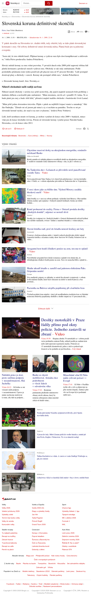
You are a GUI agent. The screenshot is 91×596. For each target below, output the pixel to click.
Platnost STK (67, 549)
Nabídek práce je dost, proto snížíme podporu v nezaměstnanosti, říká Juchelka (13, 379)
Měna (42, 136)
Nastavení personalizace (52, 586)
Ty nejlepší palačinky (9, 533)
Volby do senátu (8, 521)
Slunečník (52, 563)
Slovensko (22, 136)
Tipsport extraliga (68, 514)
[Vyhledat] (48, 3)
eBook (73, 32)
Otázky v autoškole (69, 546)
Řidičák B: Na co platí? (70, 543)
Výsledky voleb (7, 514)
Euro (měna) (33, 136)
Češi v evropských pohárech (44, 560)
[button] (14, 157)
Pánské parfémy (56, 575)
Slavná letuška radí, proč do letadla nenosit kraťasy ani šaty (55, 228)
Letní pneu (70, 571)
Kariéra (34, 584)
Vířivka (50, 567)
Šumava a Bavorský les (41, 540)
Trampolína (42, 563)
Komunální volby (8, 524)
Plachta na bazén (29, 563)
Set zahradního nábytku (76, 563)
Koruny (49, 136)
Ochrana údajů (77, 584)
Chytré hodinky (42, 575)
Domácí (29, 215)
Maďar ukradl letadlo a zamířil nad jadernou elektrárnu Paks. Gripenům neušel (56, 270)
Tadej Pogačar (37, 518)
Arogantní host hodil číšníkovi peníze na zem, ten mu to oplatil (57, 248)
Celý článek (76, 349)
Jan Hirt (35, 514)
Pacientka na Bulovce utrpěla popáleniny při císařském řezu (55, 288)
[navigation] (3, 3)
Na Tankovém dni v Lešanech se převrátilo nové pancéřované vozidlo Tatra (56, 171)
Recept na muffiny (9, 536)
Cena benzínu (72, 556)
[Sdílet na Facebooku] (84, 129)
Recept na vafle (8, 546)
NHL (63, 524)
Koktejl (29, 255)
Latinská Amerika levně (40, 546)
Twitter (18, 584)
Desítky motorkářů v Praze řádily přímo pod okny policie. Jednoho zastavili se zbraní (63, 327)
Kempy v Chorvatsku (40, 533)
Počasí (29, 195)
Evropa (29, 274)
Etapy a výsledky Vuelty (41, 511)
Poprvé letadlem (38, 536)
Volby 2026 (6, 508)
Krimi (29, 176)
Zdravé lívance (7, 540)
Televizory (31, 575)
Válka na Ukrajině (33, 156)
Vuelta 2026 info (38, 508)
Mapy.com (30, 556)
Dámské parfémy (58, 571)
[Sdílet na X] (88, 129)
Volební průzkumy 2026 (11, 511)
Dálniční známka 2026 (70, 536)
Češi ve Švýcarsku (39, 543)
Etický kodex (65, 584)
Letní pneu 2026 (68, 533)
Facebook (10, 584)
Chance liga (66, 508)
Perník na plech (8, 549)
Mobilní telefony (28, 571)
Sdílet (81, 32)
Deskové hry (81, 571)
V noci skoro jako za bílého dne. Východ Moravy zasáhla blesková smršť (54, 191)
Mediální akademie (51, 584)
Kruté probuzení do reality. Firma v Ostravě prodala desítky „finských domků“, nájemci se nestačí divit (56, 211)
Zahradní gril (41, 567)
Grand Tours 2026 (39, 524)
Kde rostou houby (58, 556)
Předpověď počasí (43, 556)
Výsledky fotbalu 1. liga (70, 511)
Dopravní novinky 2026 (70, 540)
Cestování (30, 232)
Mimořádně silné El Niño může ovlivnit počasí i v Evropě (75, 377)
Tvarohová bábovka (9, 543)
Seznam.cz (83, 3)
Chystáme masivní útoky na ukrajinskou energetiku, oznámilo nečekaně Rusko (56, 152)
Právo (4, 30)
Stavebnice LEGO (43, 571)
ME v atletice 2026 (69, 518)
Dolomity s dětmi (38, 549)
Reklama (26, 584)
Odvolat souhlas (35, 586)
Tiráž (40, 584)
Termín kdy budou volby (11, 518)
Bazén (18, 563)
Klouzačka (61, 563)
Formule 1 (66, 521)
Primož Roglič (37, 521)
